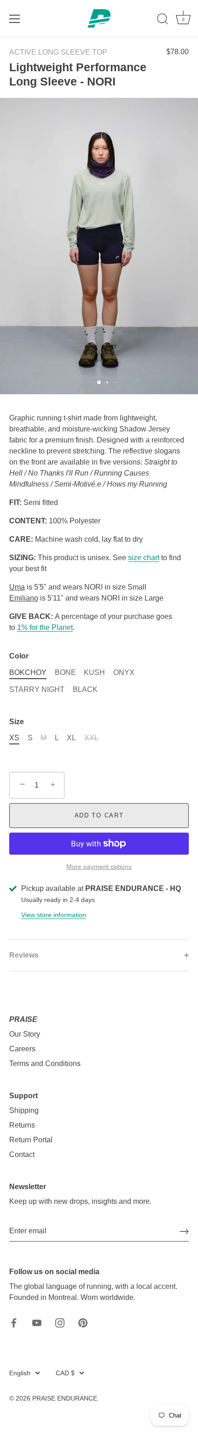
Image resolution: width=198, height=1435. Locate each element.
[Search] (162, 20)
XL (71, 738)
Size (16, 722)
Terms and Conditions (45, 1063)
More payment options (99, 866)
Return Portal (30, 1140)
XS (14, 738)
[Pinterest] (82, 1322)
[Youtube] (36, 1322)
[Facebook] (13, 1322)
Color (19, 656)
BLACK (85, 689)
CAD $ (65, 1373)
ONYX (123, 672)
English (19, 1373)
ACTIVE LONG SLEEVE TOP (58, 52)
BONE (65, 672)
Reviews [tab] (24, 955)
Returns (22, 1125)
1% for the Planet (45, 627)
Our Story (24, 1034)
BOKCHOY (28, 672)
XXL (91, 738)
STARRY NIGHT (36, 689)
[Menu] (15, 19)
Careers (22, 1049)
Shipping (24, 1110)
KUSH (94, 672)
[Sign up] (184, 1231)
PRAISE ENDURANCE (64, 1398)
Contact (22, 1154)
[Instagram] (59, 1322)
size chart (143, 558)
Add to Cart (99, 815)
